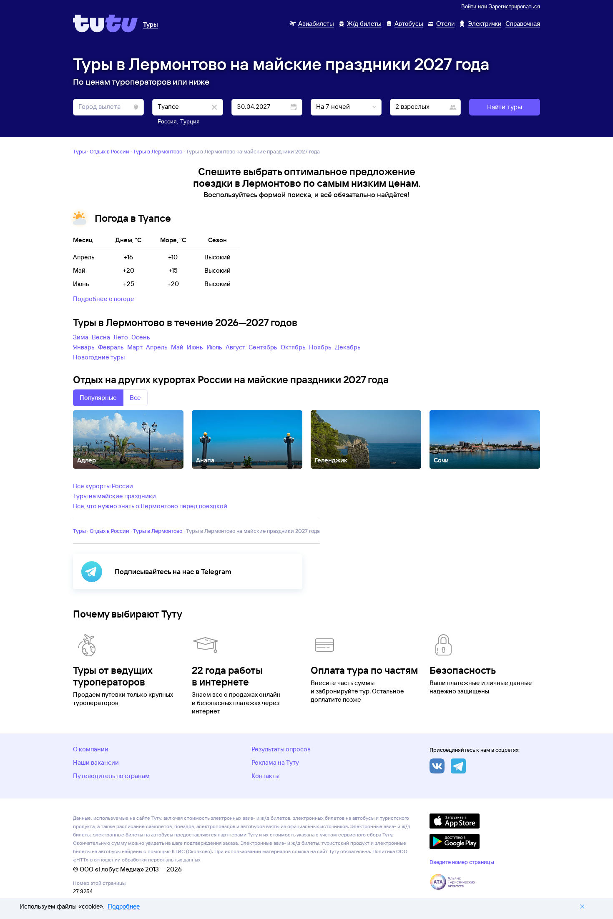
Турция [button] (190, 121)
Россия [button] (167, 121)
